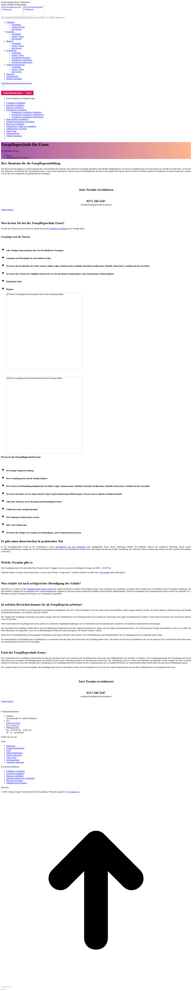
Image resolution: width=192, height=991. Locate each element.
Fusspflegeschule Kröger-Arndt (40, 589)
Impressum (10, 746)
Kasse (28, 93)
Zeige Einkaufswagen (12, 93)
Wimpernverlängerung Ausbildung (20, 778)
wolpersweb (74, 792)
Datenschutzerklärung (15, 748)
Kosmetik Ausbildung (15, 773)
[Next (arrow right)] (5, 989)
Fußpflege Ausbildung (59, 228)
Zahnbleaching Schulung (16, 783)
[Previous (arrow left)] (2, 989)
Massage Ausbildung (15, 776)
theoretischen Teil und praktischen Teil (73, 547)
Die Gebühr (104, 572)
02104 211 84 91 (23, 17)
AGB (8, 750)
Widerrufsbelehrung (14, 753)
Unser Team (11, 757)
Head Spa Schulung (14, 780)
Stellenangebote (12, 760)
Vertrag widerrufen (14, 755)
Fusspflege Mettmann (15, 762)
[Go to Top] (96, 984)
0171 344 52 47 (8, 17)
